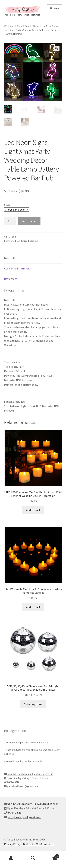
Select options (33, 704)
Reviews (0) (11, 278)
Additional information (18, 268)
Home (11, 26)
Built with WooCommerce (38, 844)
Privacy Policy (12, 844)
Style (7, 204)
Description (11, 258)
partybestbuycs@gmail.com (23, 786)
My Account (11, 858)
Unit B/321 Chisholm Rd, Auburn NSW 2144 (30, 774)
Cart (51, 855)
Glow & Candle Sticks (28, 26)
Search (33, 858)
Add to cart (29, 221)
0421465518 (13, 782)
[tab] (33, 258)
